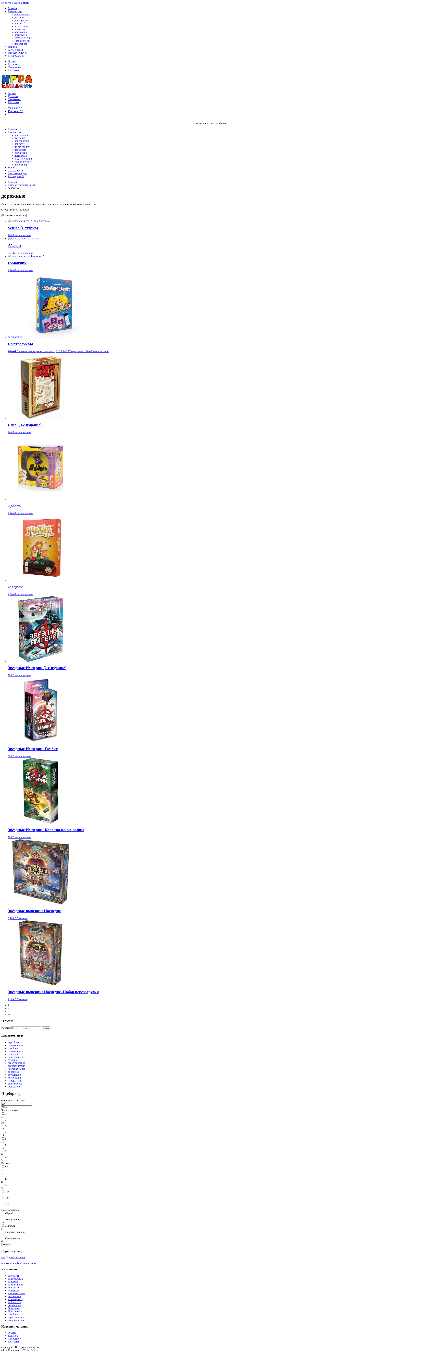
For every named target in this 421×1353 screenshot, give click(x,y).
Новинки (13, 46)
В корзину (22, 918)
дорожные (20, 29)
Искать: (5, 1027)
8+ (6, 1179)
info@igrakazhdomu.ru (13, 1257)
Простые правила (15, 1232)
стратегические (23, 37)
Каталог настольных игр (22, 185)
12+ (7, 1197)
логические (20, 35)
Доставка (13, 64)
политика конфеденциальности (19, 1263)
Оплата (12, 61)
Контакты (13, 70)
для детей (19, 23)
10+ (7, 1191)
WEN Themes (30, 1350)
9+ (6, 1185)
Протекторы (15, 1083)
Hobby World (12, 1219)
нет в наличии (23, 235)
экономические (23, 40)
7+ (6, 1172)
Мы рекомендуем (17, 52)
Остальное (14, 1086)
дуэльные (19, 17)
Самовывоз (14, 67)
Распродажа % (16, 55)
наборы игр (20, 43)
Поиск (46, 1028)
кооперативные (16, 1068)
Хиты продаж (15, 49)
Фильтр (6, 1244)
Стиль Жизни (13, 1238)
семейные (13, 1048)
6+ (6, 1166)
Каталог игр (15, 11)
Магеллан (10, 1225)
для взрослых (21, 20)
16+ (7, 1204)
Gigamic (9, 1213)
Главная (12, 8)
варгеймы (13, 1042)
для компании (22, 14)
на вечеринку (22, 26)
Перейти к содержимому (15, 2)
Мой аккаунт (15, 107)
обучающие (20, 32)
